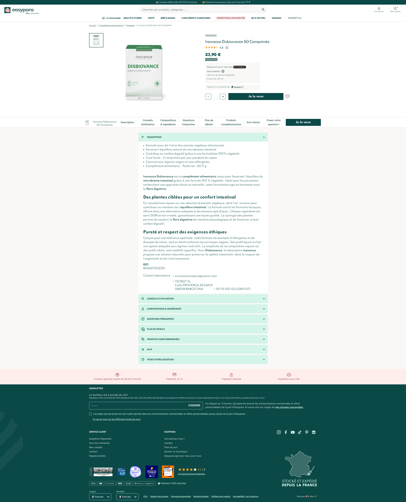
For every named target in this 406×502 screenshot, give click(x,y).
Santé (151, 18)
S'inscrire (194, 405)
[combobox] (203, 9)
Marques (276, 18)
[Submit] (263, 9)
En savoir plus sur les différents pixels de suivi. (117, 419)
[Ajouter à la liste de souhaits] (287, 96)
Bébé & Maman (168, 18)
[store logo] (21, 11)
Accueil (92, 25)
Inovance (210, 36)
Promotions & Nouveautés (231, 18)
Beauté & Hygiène (133, 18)
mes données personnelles (289, 407)
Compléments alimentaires (195, 18)
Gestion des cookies (159, 496)
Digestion (131, 25)
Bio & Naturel (258, 18)
